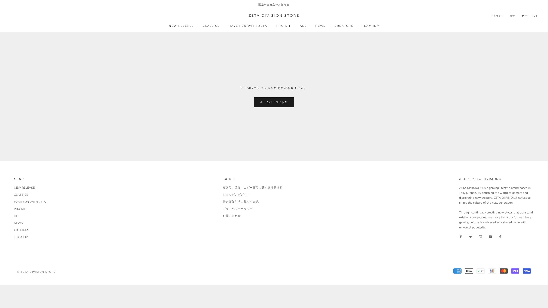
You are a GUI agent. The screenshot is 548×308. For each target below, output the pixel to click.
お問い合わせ (232, 216)
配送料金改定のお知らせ (273, 4)
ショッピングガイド (236, 195)
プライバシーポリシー (238, 209)
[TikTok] (500, 236)
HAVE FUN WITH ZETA (248, 25)
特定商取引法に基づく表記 (241, 202)
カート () (529, 15)
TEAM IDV (370, 25)
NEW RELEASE (181, 25)
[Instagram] (480, 236)
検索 (512, 16)
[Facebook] (460, 236)
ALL (303, 25)
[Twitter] (470, 236)
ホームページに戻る (274, 102)
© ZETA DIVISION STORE (36, 271)
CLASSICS (211, 25)
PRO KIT (283, 25)
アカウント (497, 16)
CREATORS (344, 25)
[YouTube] (490, 236)
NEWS (320, 25)
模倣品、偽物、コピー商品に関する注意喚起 (253, 188)
